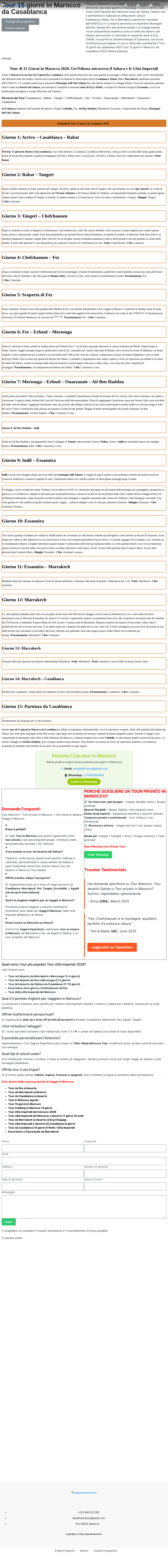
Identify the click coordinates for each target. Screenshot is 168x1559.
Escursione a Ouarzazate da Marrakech (33, 1131)
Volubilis (110, 737)
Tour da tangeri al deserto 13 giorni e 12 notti (34, 1425)
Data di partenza (12, 1179)
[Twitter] (64, 1502)
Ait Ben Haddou (31, 741)
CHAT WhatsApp (98, 855)
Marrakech (131, 79)
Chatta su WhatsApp (84, 781)
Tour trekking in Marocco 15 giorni (30, 1108)
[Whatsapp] (84, 1502)
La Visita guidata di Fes (18, 1365)
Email (5, 1154)
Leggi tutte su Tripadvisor (112, 947)
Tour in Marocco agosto (23, 1100)
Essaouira (142, 87)
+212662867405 (93, 775)
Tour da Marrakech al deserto (27, 1092)
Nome (5, 1141)
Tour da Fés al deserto (22, 1088)
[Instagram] (94, 1502)
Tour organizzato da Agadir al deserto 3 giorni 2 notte (124, 1365)
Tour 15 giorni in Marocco (24, 1104)
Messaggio (8, 1192)
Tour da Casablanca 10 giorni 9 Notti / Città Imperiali (41, 1127)
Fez (120, 79)
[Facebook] (74, 1502)
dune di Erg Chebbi (91, 87)
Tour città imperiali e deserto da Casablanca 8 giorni (41, 1123)
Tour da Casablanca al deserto (27, 1096)
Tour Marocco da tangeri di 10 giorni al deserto (35, 1301)
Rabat (113, 79)
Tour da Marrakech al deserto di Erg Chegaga (37, 1119)
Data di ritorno (93, 1179)
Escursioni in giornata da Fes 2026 (110, 1425)
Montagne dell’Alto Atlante (71, 83)
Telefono (7, 1166)
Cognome (90, 1141)
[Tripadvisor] (104, 1502)
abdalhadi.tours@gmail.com (90, 768)
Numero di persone (96, 1166)
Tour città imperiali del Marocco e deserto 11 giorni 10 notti (46, 1115)
